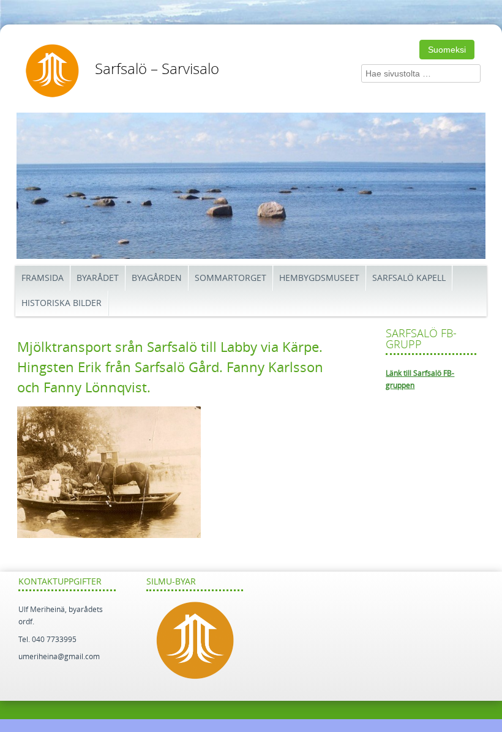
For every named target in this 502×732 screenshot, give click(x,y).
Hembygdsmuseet (319, 278)
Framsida (42, 278)
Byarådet (98, 278)
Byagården (157, 278)
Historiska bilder (61, 303)
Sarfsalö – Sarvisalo (157, 69)
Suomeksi (447, 49)
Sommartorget (230, 278)
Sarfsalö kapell (409, 278)
